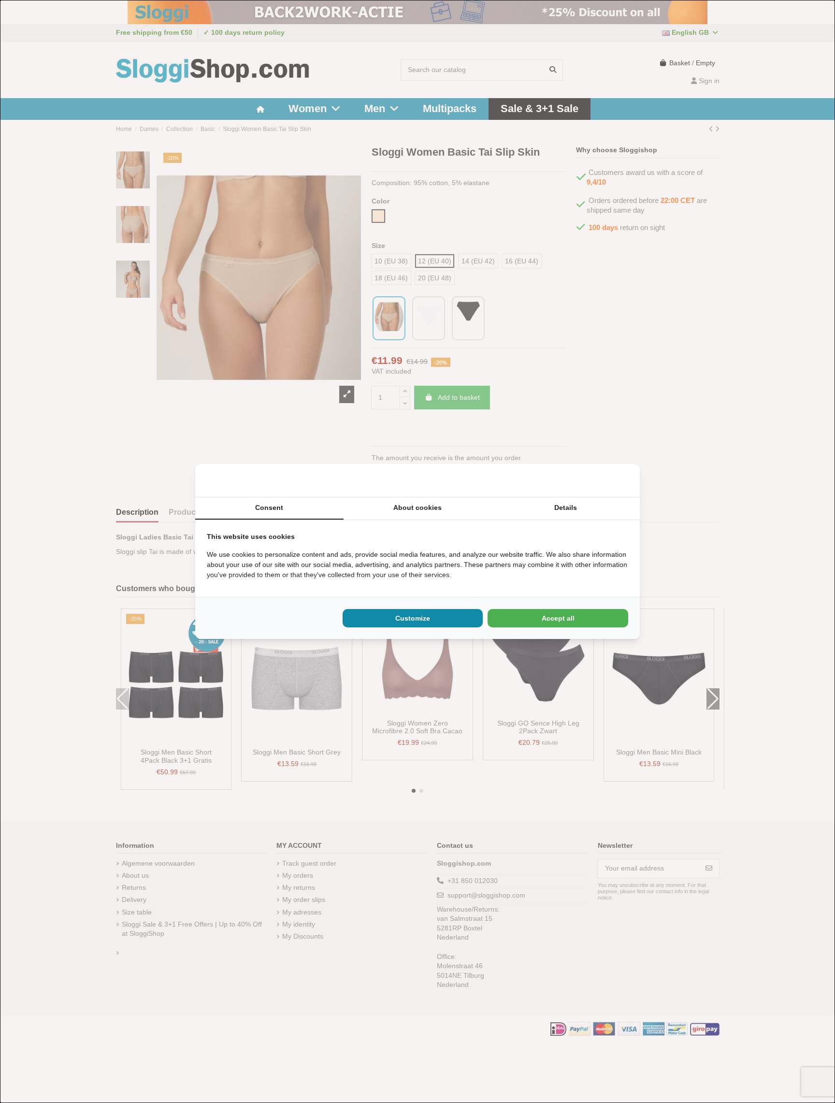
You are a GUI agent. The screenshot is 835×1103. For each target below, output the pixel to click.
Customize (412, 618)
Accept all (558, 618)
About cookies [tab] (417, 507)
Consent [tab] (269, 507)
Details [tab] (565, 507)
